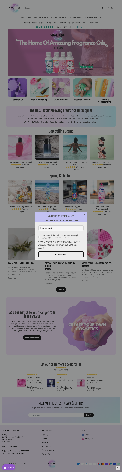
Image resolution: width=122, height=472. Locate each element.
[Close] (84, 214)
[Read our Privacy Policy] (82, 242)
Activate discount (61, 254)
